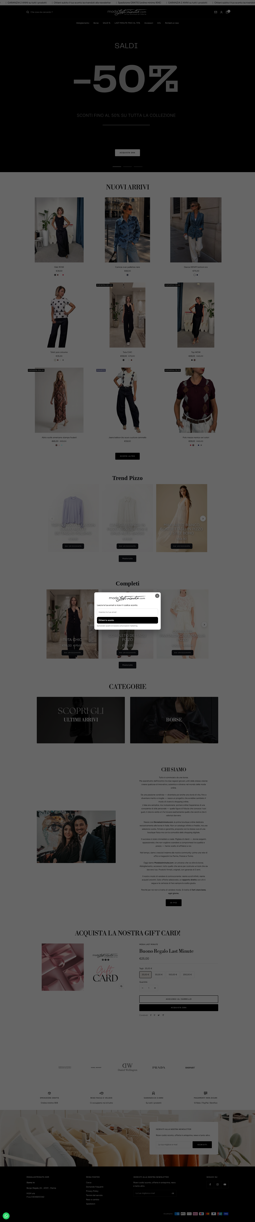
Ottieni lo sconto (106, 620)
